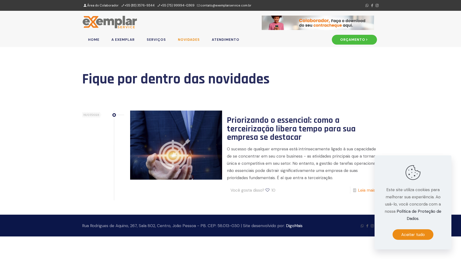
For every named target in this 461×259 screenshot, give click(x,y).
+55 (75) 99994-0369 (177, 5)
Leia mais (366, 190)
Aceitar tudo (413, 234)
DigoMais (294, 225)
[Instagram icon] (377, 5)
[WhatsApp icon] (367, 5)
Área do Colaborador (102, 5)
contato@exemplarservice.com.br (225, 5)
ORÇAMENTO (352, 39)
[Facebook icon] (372, 5)
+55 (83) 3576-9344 (140, 5)
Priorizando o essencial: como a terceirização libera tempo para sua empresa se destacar (291, 129)
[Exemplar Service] (109, 21)
